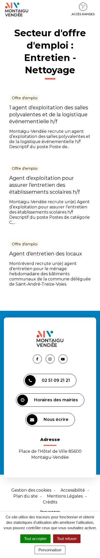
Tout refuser (67, 538)
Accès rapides (83, 14)
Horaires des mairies (56, 399)
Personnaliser (50, 550)
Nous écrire (56, 419)
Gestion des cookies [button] (31, 490)
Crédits (50, 502)
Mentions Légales (65, 496)
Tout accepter (35, 538)
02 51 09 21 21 (56, 380)
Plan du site (25, 496)
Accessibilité (73, 490)
